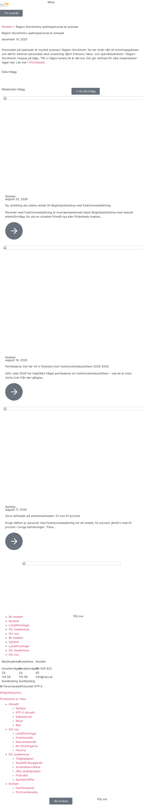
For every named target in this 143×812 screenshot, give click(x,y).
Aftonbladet (37, 62)
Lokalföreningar (19, 625)
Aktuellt (14, 704)
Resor (19, 721)
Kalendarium (24, 716)
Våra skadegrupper (28, 771)
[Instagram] (87, 621)
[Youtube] (96, 621)
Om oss (14, 633)
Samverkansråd (26, 742)
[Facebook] (77, 621)
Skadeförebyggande (29, 763)
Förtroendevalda (26, 792)
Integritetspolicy (10, 692)
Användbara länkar (28, 767)
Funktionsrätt (24, 737)
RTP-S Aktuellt (25, 712)
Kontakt (14, 783)
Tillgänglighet (24, 758)
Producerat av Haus (13, 699)
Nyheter (7, 26)
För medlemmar (19, 629)
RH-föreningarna (26, 746)
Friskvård (22, 775)
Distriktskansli (25, 788)
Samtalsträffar (25, 779)
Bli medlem (16, 617)
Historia (21, 750)
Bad (18, 725)
